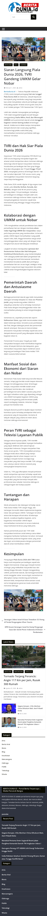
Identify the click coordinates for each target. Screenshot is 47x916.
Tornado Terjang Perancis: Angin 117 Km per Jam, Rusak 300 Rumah (22, 680)
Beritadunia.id (9, 91)
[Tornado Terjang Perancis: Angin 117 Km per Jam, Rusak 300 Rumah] (23, 657)
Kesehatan (6, 755)
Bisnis (4, 748)
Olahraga (23, 65)
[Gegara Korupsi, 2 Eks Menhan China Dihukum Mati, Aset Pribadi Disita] (9, 710)
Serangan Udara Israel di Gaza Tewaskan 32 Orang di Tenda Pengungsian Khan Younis (24, 620)
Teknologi (29, 671)
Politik (4, 767)
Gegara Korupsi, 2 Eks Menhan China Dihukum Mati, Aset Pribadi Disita (30, 708)
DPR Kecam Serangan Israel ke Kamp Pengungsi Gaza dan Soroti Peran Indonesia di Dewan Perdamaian (24, 629)
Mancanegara (18, 671)
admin (20, 88)
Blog (16, 65)
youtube (5, 814)
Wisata (4, 774)
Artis (3, 740)
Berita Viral (8, 65)
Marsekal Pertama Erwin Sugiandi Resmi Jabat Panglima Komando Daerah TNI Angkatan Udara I (30, 722)
